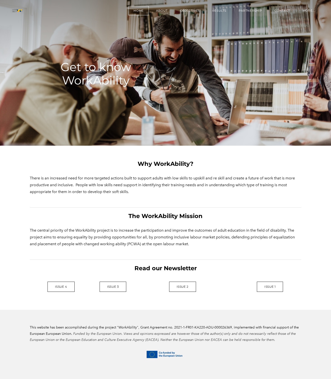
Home (138, 10)
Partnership (250, 10)
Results (219, 10)
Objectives (190, 10)
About (162, 10)
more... (309, 10)
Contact (282, 10)
